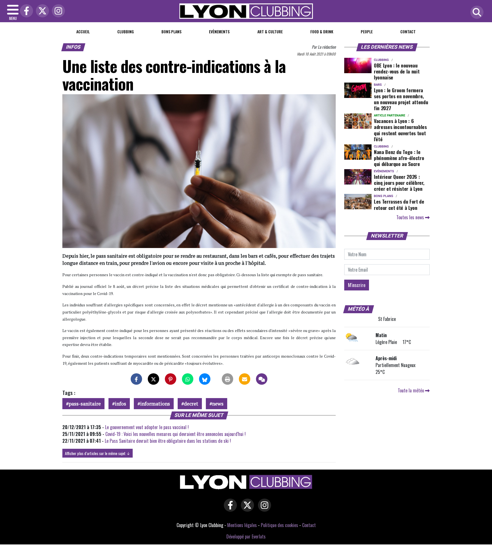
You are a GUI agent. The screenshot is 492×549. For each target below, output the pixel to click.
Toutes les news (410, 217)
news (218, 403)
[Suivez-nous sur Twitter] (246, 509)
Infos (73, 47)
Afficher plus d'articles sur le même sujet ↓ (97, 453)
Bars (378, 85)
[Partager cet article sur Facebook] (136, 379)
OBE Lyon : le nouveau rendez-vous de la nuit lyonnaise (396, 71)
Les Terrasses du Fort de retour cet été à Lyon (399, 204)
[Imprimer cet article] (227, 379)
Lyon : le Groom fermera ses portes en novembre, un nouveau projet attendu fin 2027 (401, 99)
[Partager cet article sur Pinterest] (170, 379)
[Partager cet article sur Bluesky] (204, 379)
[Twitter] (41, 11)
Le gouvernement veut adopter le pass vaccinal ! (147, 427)
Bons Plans (171, 31)
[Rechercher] (475, 12)
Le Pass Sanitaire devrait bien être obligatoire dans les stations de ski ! (168, 440)
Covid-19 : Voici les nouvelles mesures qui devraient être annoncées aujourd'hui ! (175, 434)
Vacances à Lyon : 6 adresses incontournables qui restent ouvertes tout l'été (400, 129)
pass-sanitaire (85, 403)
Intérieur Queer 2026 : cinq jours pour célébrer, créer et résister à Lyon (399, 182)
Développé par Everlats (246, 536)
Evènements (219, 31)
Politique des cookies (279, 525)
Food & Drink (321, 31)
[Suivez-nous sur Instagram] (263, 509)
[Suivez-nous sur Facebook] (229, 509)
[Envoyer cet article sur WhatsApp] (187, 379)
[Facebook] (25, 11)
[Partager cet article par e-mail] (244, 379)
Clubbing (125, 31)
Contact (408, 31)
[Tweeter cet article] (153, 379)
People (367, 31)
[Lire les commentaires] (261, 379)
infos (120, 403)
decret (191, 403)
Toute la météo (411, 390)
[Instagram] (57, 11)
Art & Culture (270, 31)
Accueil (83, 31)
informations (155, 403)
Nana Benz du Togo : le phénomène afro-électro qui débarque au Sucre (399, 157)
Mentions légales (242, 525)
